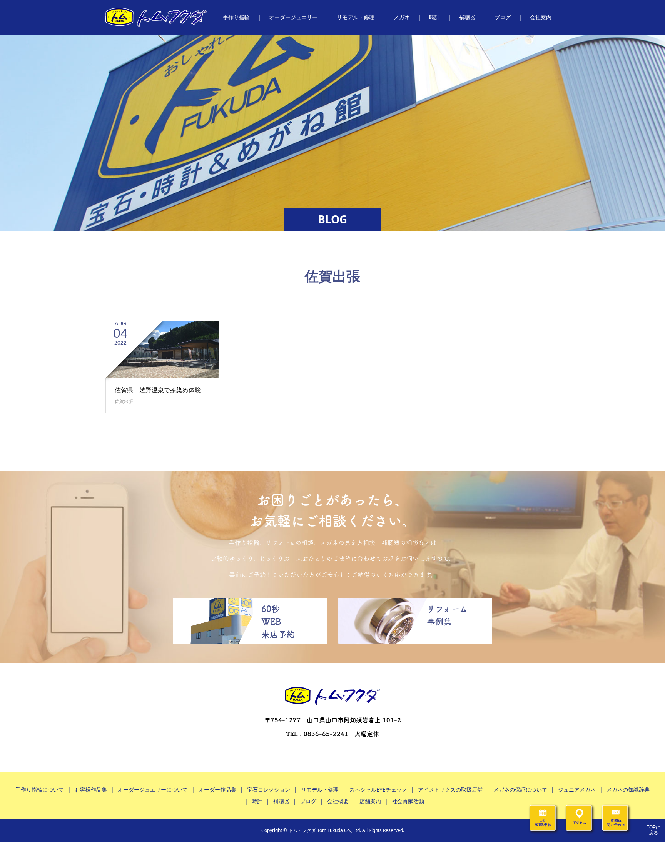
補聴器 (281, 801)
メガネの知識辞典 (628, 789)
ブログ (308, 801)
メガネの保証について (520, 789)
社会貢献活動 (408, 801)
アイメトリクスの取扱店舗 (450, 789)
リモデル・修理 (320, 789)
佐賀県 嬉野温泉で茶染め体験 (158, 390)
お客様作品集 (91, 789)
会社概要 (338, 801)
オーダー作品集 (217, 789)
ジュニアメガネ (577, 789)
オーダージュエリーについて (153, 789)
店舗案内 (370, 801)
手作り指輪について (39, 789)
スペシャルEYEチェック (378, 789)
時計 (257, 801)
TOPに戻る (653, 830)
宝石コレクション (268, 789)
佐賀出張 (124, 401)
